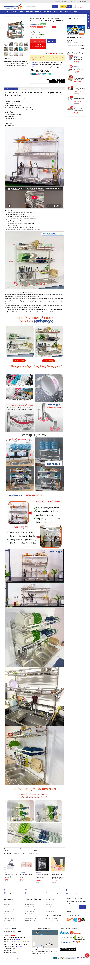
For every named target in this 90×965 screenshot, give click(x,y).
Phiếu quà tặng (49, 904)
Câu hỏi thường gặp (8, 913)
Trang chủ (6, 15)
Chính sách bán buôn (29, 906)
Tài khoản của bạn (50, 902)
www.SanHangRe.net (9, 954)
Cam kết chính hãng (29, 902)
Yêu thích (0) (66, 1)
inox (27, 848)
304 (31, 848)
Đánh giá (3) (23, 88)
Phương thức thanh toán (9, 918)
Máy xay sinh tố (31, 893)
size (13, 850)
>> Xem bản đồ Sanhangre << (11, 948)
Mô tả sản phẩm (10, 88)
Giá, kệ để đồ (52, 890)
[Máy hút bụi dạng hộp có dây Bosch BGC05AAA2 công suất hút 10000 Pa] (70, 67)
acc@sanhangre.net (9, 950)
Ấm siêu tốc (72, 890)
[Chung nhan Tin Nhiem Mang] (67, 937)
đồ (60, 848)
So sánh (58, 1)
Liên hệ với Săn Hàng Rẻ (30, 918)
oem (40, 850)
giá (54, 848)
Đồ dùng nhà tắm (11, 893)
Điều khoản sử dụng (8, 904)
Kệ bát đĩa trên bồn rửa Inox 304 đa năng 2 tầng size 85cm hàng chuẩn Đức (28, 15)
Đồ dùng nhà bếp (31, 890)
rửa (24, 848)
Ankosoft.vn (35, 958)
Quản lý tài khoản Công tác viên (53, 923)
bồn (20, 848)
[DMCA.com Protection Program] (79, 937)
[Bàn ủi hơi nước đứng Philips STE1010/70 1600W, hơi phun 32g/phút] (70, 98)
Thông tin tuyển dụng (29, 904)
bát (10, 848)
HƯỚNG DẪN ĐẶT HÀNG (37, 88)
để (57, 848)
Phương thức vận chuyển (9, 916)
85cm (16, 850)
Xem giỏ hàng (49, 906)
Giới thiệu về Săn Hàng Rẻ (10, 902)
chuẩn (24, 850)
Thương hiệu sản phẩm (30, 913)
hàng (21, 850)
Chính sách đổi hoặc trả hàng (10, 920)
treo (49, 848)
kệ (7, 848)
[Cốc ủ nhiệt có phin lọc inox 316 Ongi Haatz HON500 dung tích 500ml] (70, 57)
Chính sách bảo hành (8, 911)
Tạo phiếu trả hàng (50, 911)
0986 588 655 (80, 7)
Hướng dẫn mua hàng (30, 909)
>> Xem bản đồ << (58, 67)
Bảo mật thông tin (8, 906)
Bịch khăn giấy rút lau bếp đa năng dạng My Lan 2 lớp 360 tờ (26, 876)
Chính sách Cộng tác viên (51, 918)
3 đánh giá (37, 24)
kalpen (41, 848)
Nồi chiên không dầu (74, 893)
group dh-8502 (34, 850)
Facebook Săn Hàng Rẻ (10, 952)
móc (46, 848)
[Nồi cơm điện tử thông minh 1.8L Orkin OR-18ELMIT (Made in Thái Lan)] (70, 78)
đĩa (13, 848)
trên (17, 848)
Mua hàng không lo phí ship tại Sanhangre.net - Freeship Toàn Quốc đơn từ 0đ (76, 39)
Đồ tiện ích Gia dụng (53, 893)
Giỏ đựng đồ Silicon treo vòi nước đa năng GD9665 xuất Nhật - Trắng (11, 876)
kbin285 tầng (7, 850)
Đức (28, 850)
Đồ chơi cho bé (10, 890)
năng (38, 848)
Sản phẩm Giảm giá (29, 911)
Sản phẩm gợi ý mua (31, 853)
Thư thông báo (49, 909)
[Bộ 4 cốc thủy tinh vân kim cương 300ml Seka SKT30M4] (70, 108)
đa (34, 848)
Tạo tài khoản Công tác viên (52, 920)
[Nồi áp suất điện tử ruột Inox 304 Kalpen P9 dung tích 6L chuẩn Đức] (70, 88)
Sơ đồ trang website (29, 916)
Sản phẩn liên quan (11, 853)
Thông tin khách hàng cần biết (10, 909)
